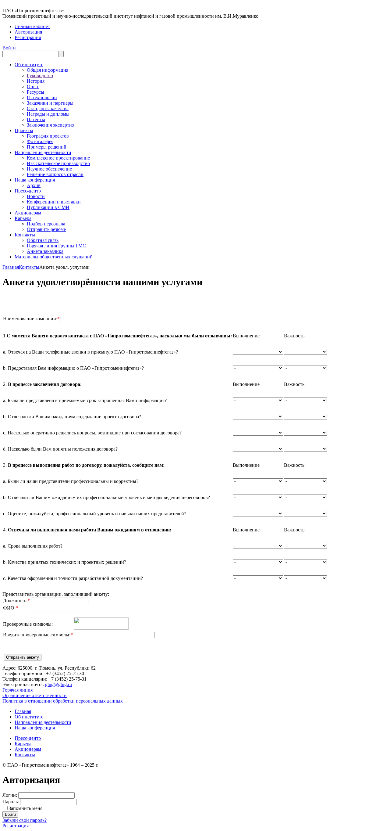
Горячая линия (17, 689)
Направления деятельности (43, 152)
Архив (34, 185)
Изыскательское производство (58, 163)
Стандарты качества (48, 108)
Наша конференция (35, 179)
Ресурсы (35, 92)
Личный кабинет (32, 26)
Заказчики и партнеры (50, 103)
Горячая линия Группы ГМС (56, 245)
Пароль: (10, 801)
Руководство (40, 75)
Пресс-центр (28, 190)
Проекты (24, 130)
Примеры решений (46, 146)
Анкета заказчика (45, 251)
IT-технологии (42, 97)
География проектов (48, 135)
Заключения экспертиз (50, 125)
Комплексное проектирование (58, 157)
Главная (10, 267)
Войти (9, 47)
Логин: (9, 795)
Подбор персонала (46, 223)
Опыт (33, 86)
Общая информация (47, 70)
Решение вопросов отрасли (55, 174)
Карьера (23, 218)
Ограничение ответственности (34, 695)
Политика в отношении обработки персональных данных (62, 700)
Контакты (25, 234)
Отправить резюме (46, 229)
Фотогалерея (40, 141)
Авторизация (28, 31)
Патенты (36, 119)
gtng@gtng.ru (58, 684)
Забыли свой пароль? (24, 820)
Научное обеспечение (49, 168)
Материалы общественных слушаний (54, 256)
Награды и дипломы (48, 114)
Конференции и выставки (54, 201)
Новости (36, 196)
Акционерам (28, 212)
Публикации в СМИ (48, 207)
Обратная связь (42, 240)
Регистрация (28, 37)
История (35, 81)
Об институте (29, 64)
